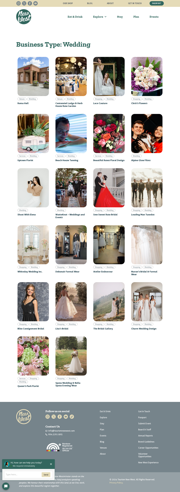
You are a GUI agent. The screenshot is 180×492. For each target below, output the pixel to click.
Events (154, 16)
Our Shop (68, 3)
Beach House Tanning (66, 160)
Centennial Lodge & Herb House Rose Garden (68, 104)
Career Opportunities (148, 448)
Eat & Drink (75, 16)
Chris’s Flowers (139, 103)
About (110, 3)
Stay (120, 16)
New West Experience (148, 462)
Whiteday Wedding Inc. (30, 271)
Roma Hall (23, 103)
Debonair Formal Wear (67, 271)
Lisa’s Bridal (61, 328)
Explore (98, 16)
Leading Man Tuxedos (142, 214)
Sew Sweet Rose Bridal (105, 214)
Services (22, 156)
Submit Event (144, 423)
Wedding (32, 99)
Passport (142, 417)
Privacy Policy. (116, 482)
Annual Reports (145, 435)
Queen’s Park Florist (28, 386)
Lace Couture (100, 103)
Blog (90, 3)
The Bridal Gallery (103, 328)
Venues (22, 99)
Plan (136, 16)
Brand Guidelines (146, 441)
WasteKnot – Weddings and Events (70, 216)
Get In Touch (135, 3)
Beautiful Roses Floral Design (109, 160)
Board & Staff (144, 429)
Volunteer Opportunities (144, 455)
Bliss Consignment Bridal (31, 328)
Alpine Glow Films (140, 160)
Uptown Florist (25, 160)
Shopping (98, 99)
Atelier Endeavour (103, 271)
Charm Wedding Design (143, 328)
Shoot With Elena (27, 214)
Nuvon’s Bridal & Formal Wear (144, 273)
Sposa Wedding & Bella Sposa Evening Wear (67, 384)
